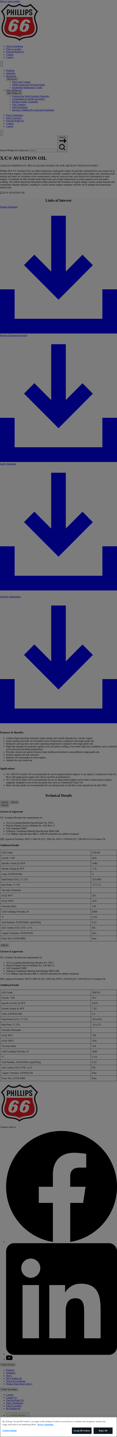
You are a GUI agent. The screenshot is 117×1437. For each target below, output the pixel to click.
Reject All (103, 1430)
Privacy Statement (45, 1424)
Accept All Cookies (82, 1430)
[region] (58, 1427)
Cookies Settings (9, 1430)
